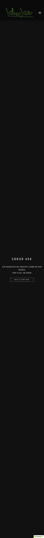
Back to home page (22, 279)
